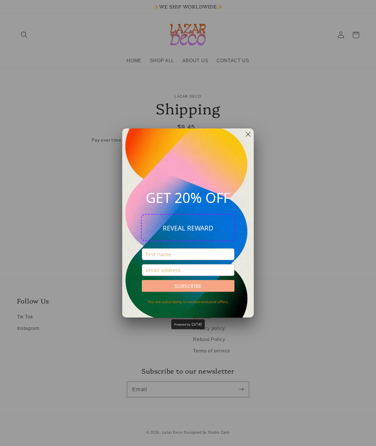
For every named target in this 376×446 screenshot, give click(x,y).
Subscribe (188, 286)
